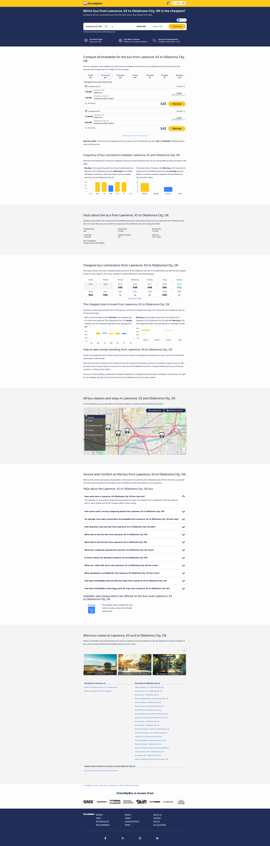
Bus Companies (102, 825)
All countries (159, 825)
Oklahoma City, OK (176, 411)
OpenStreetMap (174, 454)
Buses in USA (98, 785)
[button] (118, 433)
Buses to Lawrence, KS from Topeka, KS (98, 691)
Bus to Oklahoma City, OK (129, 785)
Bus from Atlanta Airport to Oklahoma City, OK (100, 771)
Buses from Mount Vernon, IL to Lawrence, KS (100, 687)
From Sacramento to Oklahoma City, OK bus (150, 740)
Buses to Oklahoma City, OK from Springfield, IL (152, 748)
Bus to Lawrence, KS (111, 785)
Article (156, 821)
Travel (127, 825)
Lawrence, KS (156, 411)
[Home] (93, 3)
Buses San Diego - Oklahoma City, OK (148, 744)
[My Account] (167, 3)
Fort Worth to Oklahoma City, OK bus (148, 710)
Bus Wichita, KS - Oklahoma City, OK (148, 755)
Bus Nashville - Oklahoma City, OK (147, 725)
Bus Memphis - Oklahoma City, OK (147, 721)
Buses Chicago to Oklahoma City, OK (148, 702)
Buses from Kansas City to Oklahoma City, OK (151, 718)
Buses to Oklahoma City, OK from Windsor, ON (151, 759)
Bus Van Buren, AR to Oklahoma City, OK (149, 752)
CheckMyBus (87, 785)
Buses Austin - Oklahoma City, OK (147, 695)
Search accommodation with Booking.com (100, 32)
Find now (177, 104)
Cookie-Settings (132, 821)
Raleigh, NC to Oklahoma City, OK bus (148, 737)
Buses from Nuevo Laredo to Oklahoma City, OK (152, 729)
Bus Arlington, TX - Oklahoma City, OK (148, 691)
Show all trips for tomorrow (136, 135)
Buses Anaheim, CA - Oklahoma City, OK (149, 687)
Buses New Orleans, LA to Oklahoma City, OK (151, 733)
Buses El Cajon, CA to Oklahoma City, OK (149, 706)
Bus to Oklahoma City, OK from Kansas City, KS (151, 714)
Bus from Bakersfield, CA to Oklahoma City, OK (151, 699)
